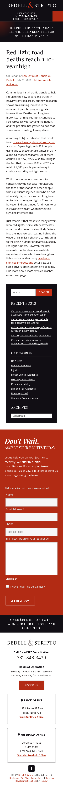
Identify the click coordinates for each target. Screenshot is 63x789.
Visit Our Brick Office (32, 717)
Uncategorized (19, 393)
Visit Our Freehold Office (31, 755)
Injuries (15, 370)
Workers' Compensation (24, 398)
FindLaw (43, 781)
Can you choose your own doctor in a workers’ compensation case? (30, 313)
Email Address (14, 509)
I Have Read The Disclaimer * (27, 586)
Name (9, 494)
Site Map (25, 778)
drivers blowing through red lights (34, 142)
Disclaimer (11, 578)
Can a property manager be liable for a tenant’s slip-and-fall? (29, 321)
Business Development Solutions (35, 779)
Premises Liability (21, 384)
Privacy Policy (37, 778)
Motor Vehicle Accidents (24, 374)
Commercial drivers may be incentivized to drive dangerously (29, 341)
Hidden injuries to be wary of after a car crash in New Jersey (31, 329)
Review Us (31, 685)
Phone (9, 524)
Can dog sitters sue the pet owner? (31, 335)
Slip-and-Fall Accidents (23, 388)
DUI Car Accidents (21, 365)
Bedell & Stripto (25, 775)
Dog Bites (16, 360)
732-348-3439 (27, 16)
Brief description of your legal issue (27, 538)
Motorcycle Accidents (23, 379)
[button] (57, 16)
